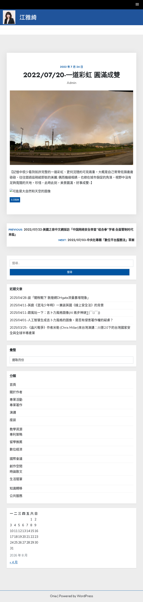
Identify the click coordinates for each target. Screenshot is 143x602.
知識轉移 (16, 488)
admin (71, 83)
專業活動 (16, 400)
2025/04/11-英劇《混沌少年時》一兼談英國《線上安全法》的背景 (57, 305)
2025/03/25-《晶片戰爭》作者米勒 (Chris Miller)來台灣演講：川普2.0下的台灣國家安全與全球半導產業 (70, 330)
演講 (13, 412)
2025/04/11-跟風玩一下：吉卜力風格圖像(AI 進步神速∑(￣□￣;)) (55, 313)
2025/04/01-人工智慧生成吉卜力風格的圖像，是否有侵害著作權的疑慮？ (61, 320)
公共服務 (16, 496)
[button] (137, 4)
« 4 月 (14, 562)
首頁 (13, 385)
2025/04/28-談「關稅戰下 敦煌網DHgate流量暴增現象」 (50, 298)
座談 (13, 420)
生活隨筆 (15, 199)
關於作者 (16, 392)
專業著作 (16, 405)
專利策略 (16, 434)
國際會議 (16, 459)
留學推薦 (16, 442)
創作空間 (16, 466)
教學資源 (16, 429)
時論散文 (16, 472)
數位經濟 (16, 449)
